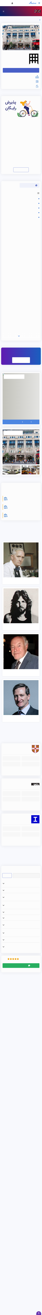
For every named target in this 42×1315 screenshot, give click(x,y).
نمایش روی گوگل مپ (14, 383)
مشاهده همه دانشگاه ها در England (21, 881)
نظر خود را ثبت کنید (19, 1015)
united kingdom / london (27, 67)
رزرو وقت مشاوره (21, 72)
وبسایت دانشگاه (28, 188)
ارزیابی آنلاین (21, 366)
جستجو (7, 909)
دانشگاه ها (34, 20)
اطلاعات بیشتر (21, 173)
